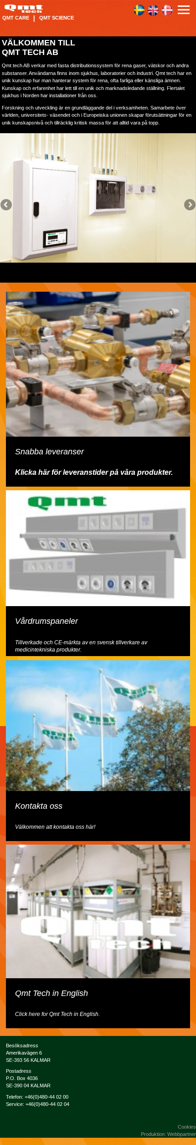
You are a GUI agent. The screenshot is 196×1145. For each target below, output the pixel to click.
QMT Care (15, 17)
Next (189, 205)
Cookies (187, 1127)
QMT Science (56, 17)
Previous (7, 205)
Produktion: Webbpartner (168, 1134)
